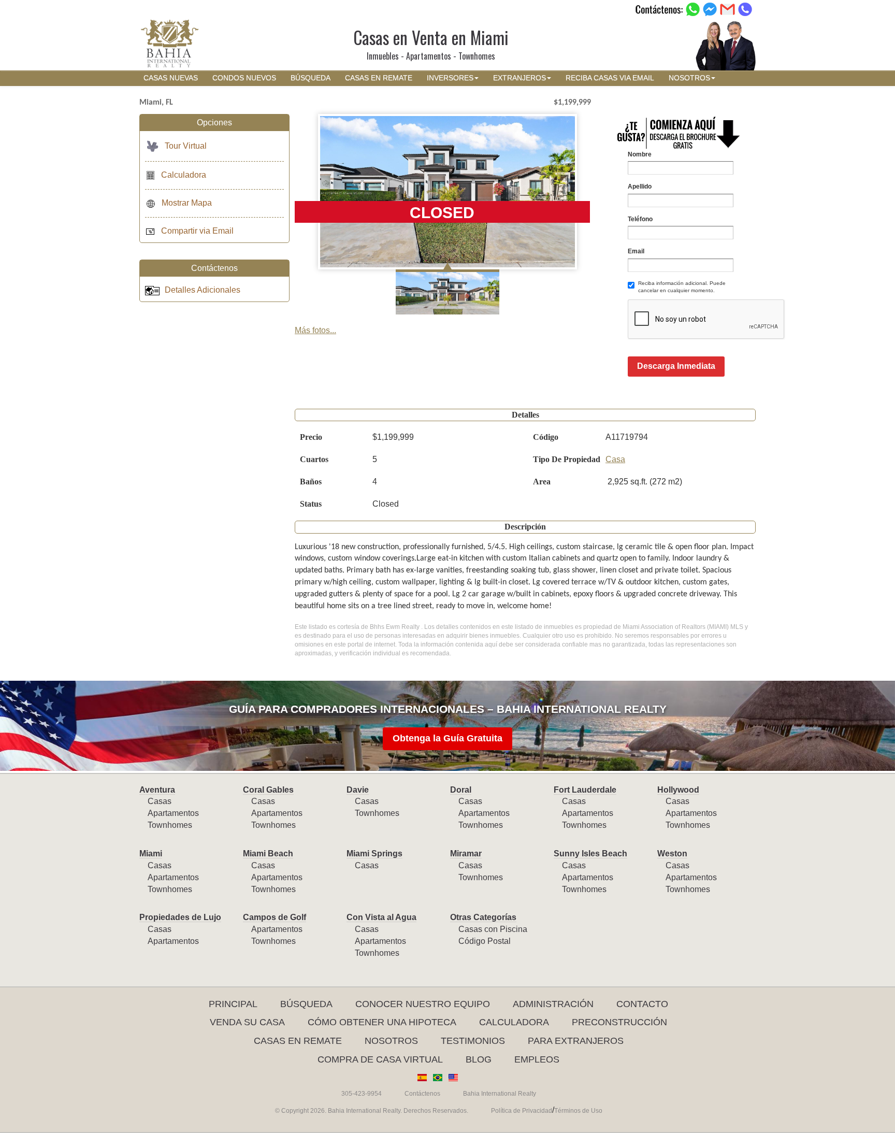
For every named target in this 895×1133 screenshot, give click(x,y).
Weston (672, 853)
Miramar (466, 853)
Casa (615, 459)
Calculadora (183, 174)
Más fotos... (315, 330)
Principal (233, 1004)
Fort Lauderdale (585, 789)
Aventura (157, 789)
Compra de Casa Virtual (380, 1059)
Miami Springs (374, 853)
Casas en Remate (298, 1041)
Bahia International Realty (499, 1093)
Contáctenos (422, 1093)
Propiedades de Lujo (180, 917)
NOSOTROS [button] (689, 78)
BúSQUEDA (310, 78)
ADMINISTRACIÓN (553, 1004)
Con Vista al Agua (381, 917)
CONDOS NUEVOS (244, 78)
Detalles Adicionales (202, 289)
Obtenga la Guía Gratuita (447, 738)
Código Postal (484, 941)
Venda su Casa (247, 1022)
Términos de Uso (578, 1110)
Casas (159, 801)
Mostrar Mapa (187, 202)
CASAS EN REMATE (378, 78)
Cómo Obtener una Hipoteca (382, 1022)
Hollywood (678, 789)
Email (636, 251)
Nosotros (391, 1041)
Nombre (640, 154)
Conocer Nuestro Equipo (422, 1004)
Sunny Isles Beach (590, 853)
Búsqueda (306, 1004)
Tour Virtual (186, 145)
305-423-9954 (361, 1093)
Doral (460, 789)
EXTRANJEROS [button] (519, 78)
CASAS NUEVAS (170, 78)
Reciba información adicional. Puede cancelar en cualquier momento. (682, 286)
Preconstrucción (619, 1022)
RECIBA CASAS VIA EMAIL (610, 78)
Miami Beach (268, 853)
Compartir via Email (197, 230)
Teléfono (640, 219)
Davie (358, 789)
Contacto (642, 1004)
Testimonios (473, 1041)
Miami (150, 853)
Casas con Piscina (492, 929)
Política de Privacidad (521, 1110)
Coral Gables (268, 789)
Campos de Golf (274, 917)
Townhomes (170, 825)
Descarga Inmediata (676, 366)
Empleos (536, 1059)
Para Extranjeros (576, 1041)
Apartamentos (173, 813)
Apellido (640, 186)
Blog (479, 1059)
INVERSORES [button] (450, 78)
